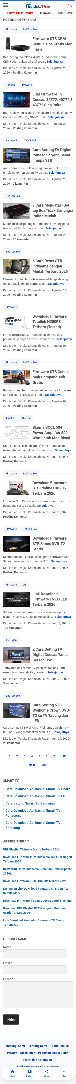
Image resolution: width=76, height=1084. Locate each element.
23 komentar (11, 743)
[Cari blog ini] (70, 5)
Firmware (45, 13)
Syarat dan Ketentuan (37, 1059)
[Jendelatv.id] (38, 5)
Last (44, 765)
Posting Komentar (25, 72)
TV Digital (30, 140)
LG (24, 584)
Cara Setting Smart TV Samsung (30, 803)
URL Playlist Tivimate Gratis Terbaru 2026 (31, 849)
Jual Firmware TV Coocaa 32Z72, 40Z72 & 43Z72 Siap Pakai (53, 99)
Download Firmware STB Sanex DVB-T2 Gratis (50, 543)
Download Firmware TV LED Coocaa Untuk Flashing (37, 900)
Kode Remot (65, 13)
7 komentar (20, 183)
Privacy (12, 1052)
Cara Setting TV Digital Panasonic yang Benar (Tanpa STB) (52, 155)
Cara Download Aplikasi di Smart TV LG (35, 796)
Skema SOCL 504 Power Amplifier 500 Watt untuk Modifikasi (51, 432)
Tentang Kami (37, 1046)
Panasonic (12, 140)
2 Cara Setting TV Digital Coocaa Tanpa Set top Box (51, 654)
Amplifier (11, 418)
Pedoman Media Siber (53, 1052)
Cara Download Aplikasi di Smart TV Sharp (37, 789)
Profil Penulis (59, 1046)
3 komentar (10, 683)
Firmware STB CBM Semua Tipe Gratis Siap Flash (52, 43)
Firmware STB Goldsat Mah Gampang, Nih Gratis (52, 376)
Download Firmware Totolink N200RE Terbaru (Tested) (50, 321)
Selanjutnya (54, 61)
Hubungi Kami (15, 1046)
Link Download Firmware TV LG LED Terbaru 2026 (50, 599)
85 (64, 756)
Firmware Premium (20, 13)
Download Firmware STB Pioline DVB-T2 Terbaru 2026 (50, 488)
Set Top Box (30, 29)
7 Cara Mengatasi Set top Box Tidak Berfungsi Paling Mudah (53, 210)
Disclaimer (27, 1052)
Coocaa (10, 84)
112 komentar (12, 627)
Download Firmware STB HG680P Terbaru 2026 (34, 881)
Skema (26, 418)
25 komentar (21, 239)
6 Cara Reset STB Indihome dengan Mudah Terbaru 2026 (50, 266)
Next (32, 765)
